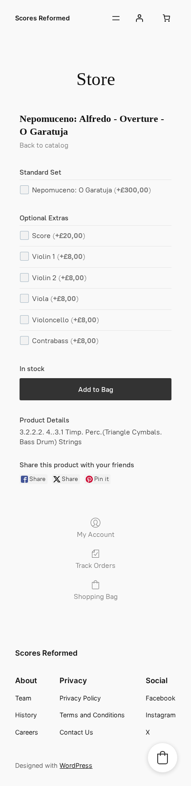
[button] (162, 758)
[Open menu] (116, 18)
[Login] (139, 18)
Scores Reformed (42, 18)
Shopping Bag (96, 596)
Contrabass (65, 340)
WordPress (76, 765)
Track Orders (95, 565)
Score (58, 235)
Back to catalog (44, 145)
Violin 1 (58, 256)
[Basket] (166, 18)
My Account (96, 534)
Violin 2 (59, 278)
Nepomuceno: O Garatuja (91, 190)
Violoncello (65, 320)
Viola (55, 298)
